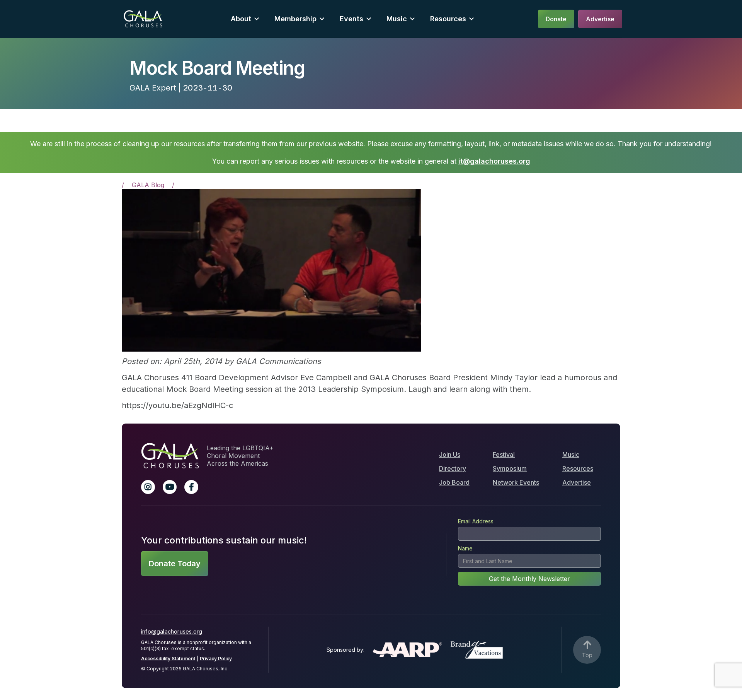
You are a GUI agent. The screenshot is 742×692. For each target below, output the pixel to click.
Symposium (510, 468)
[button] (245, 19)
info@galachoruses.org (171, 631)
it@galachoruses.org (494, 161)
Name (465, 548)
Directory (452, 468)
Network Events (516, 482)
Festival (504, 454)
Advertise (576, 482)
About (241, 19)
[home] (143, 19)
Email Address (476, 521)
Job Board (454, 482)
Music (570, 454)
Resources (448, 19)
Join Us (449, 454)
